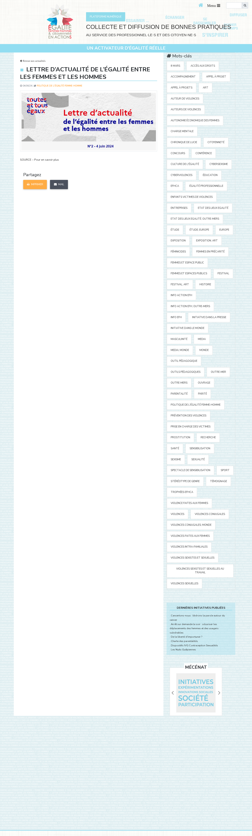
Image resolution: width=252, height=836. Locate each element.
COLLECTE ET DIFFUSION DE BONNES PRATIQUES (158, 27)
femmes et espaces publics (189, 273)
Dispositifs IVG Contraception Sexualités (194, 645)
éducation (210, 175)
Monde (204, 350)
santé (175, 448)
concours (178, 153)
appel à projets (181, 87)
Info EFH (176, 317)
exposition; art (207, 240)
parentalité (179, 394)
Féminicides (178, 251)
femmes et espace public (187, 262)
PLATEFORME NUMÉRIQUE (105, 16)
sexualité (198, 459)
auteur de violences (185, 98)
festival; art (180, 284)
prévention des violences (188, 415)
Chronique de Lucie (184, 142)
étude (175, 230)
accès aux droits (203, 66)
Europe (224, 230)
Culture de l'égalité (185, 164)
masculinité (179, 339)
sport (225, 470)
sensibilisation (200, 448)
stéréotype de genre (185, 481)
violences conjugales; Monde (191, 525)
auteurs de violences (186, 109)
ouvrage (204, 383)
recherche (208, 437)
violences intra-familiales (189, 547)
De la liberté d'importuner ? (186, 637)
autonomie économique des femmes (195, 120)
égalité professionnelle (206, 186)
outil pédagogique (184, 361)
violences (177, 514)
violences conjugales (210, 514)
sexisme (176, 459)
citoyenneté (216, 142)
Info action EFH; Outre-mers (190, 306)
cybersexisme (218, 164)
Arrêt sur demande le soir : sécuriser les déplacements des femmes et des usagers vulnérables (194, 628)
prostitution (180, 437)
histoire (205, 284)
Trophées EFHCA (182, 492)
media (202, 339)
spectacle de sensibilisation (190, 470)
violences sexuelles (184, 583)
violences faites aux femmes (190, 536)
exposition (178, 240)
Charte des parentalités (184, 641)
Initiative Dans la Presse (209, 317)
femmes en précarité (210, 251)
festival (223, 273)
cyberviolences (181, 175)
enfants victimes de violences (192, 197)
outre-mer (218, 372)
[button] (172, 693)
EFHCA (175, 186)
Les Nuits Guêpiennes (183, 649)
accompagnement (183, 76)
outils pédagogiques (185, 372)
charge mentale (182, 131)
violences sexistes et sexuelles (192, 558)
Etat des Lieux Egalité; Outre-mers (195, 219)
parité (202, 394)
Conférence (203, 153)
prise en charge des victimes (190, 426)
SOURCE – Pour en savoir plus (39, 160)
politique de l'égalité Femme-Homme (59, 85)
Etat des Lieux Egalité (213, 208)
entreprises (179, 208)
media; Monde (180, 350)
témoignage (218, 481)
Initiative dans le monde (187, 328)
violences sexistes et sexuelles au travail (200, 570)
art (205, 87)
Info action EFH (181, 295)
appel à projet (216, 76)
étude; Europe (199, 230)
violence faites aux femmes (189, 503)
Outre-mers (179, 383)
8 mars (175, 66)
